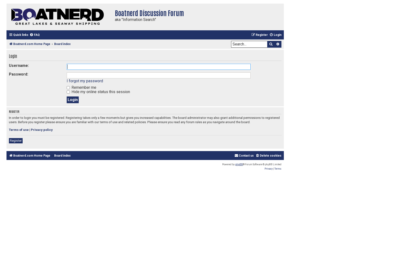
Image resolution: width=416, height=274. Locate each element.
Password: (18, 74)
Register (16, 140)
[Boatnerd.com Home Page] (59, 17)
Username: (19, 65)
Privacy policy (42, 130)
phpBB (239, 164)
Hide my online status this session (100, 91)
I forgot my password (85, 81)
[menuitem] (35, 35)
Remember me (83, 87)
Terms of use (19, 130)
